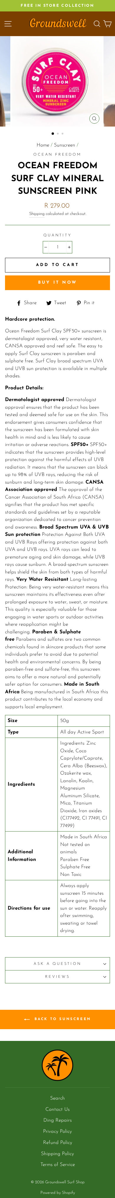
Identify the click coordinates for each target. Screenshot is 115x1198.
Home (43, 145)
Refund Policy (57, 1142)
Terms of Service (57, 1164)
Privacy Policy (57, 1131)
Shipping (37, 214)
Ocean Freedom (57, 155)
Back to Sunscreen (61, 1019)
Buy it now (57, 282)
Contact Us (57, 1109)
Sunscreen (64, 145)
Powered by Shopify (57, 1193)
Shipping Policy (57, 1153)
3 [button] (63, 134)
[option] (57, 6)
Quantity (57, 235)
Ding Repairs (57, 1120)
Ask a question (57, 964)
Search (57, 1098)
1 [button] (53, 133)
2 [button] (58, 134)
